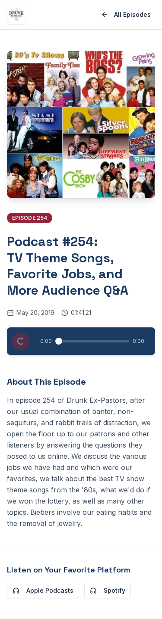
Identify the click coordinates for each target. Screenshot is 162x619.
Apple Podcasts (49, 590)
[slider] (58, 341)
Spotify (114, 590)
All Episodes (132, 14)
